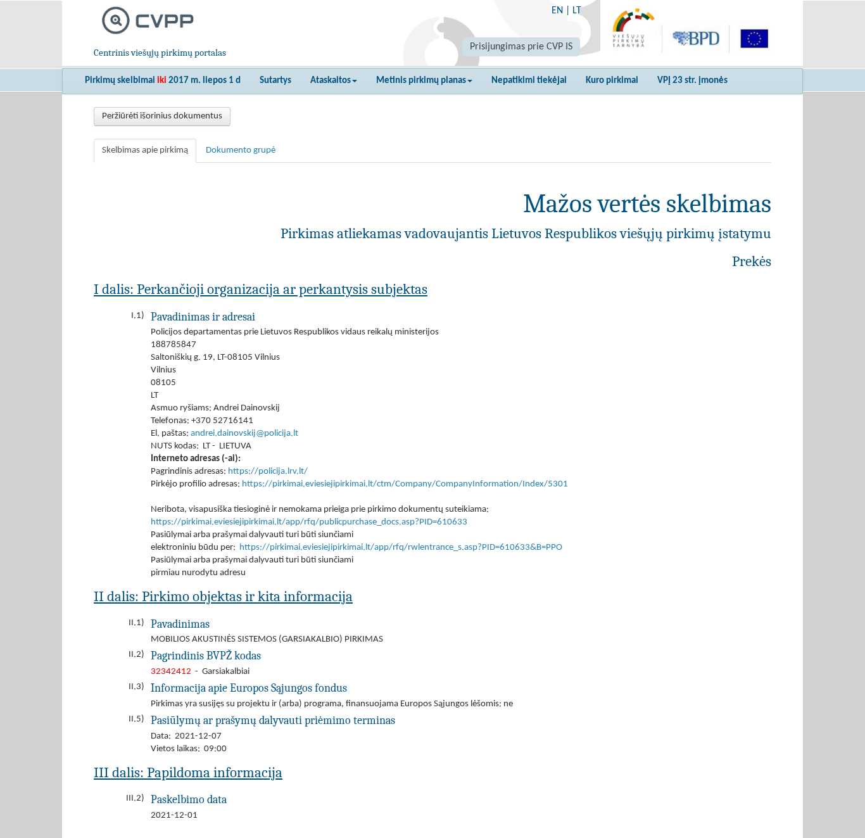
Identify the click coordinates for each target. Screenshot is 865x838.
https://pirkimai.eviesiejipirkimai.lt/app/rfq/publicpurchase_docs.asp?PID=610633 (309, 522)
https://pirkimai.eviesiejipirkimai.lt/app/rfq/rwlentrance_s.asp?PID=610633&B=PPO (400, 547)
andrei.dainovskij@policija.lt (244, 433)
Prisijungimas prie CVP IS (521, 47)
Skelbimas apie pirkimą (145, 150)
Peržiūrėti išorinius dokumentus (162, 116)
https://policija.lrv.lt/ (268, 471)
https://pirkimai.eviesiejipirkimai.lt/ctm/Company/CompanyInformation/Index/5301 (405, 484)
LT (576, 11)
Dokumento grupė (240, 150)
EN (557, 11)
